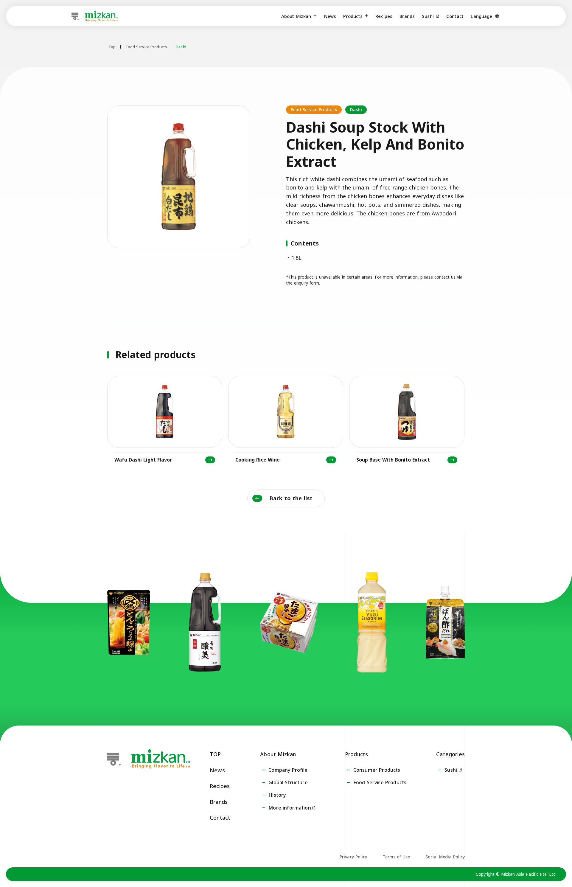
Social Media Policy (445, 857)
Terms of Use (396, 857)
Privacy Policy (353, 857)
